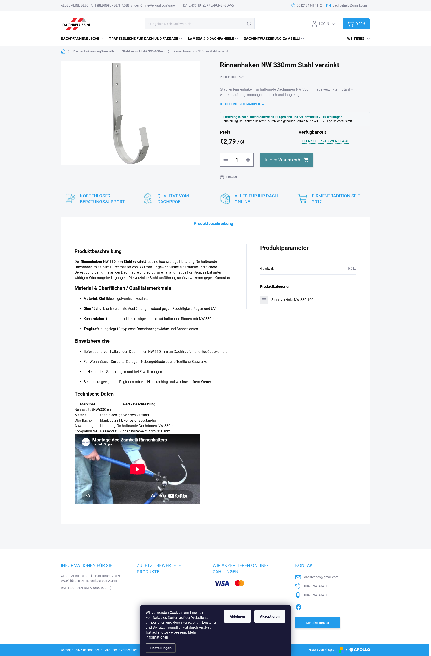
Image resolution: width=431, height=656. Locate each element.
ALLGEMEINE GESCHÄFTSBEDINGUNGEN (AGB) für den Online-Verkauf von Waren (118, 5)
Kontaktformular (317, 623)
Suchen (249, 24)
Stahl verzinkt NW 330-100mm (295, 300)
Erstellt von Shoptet (322, 650)
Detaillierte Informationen (240, 104)
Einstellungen (161, 648)
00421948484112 (316, 586)
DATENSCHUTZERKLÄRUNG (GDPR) (208, 5)
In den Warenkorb (282, 160)
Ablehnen (237, 616)
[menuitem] (83, 39)
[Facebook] (298, 606)
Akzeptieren (270, 616)
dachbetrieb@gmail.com (321, 577)
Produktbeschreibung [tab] (213, 223)
